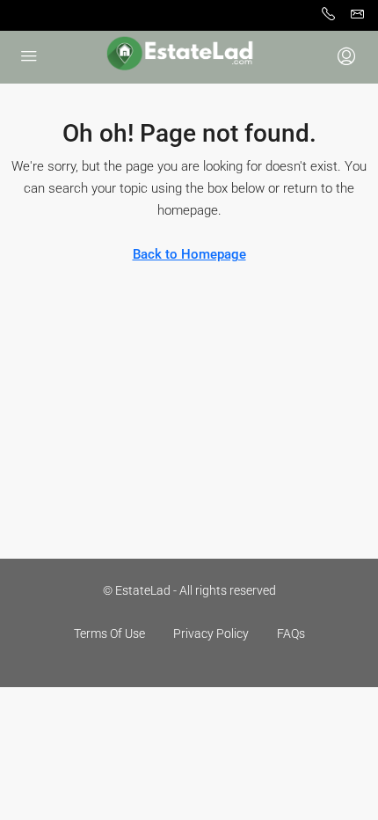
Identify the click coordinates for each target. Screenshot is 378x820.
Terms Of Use (109, 633)
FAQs (291, 633)
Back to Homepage (189, 254)
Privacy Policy (211, 633)
